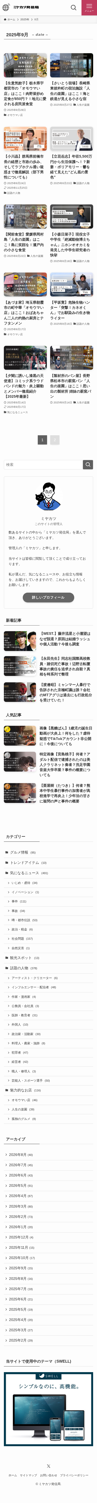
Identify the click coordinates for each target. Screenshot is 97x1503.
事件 (19, 901)
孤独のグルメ (24, 1119)
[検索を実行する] (88, 464)
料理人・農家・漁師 (28, 1043)
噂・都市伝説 (25, 920)
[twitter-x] (48, 1466)
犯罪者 (20, 1052)
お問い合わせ (48, 1475)
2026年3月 (21, 1206)
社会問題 (22, 938)
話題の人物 (23, 968)
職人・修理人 (24, 1071)
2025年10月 (22, 1258)
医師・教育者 (25, 1015)
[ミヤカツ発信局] (22, 7)
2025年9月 (21, 1268)
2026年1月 (21, 1227)
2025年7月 (21, 1289)
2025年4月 (21, 1320)
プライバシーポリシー (74, 1475)
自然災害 (21, 948)
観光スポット (24, 958)
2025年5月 (21, 1309)
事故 (18, 911)
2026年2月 (21, 1217)
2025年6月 (21, 1299)
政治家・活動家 (26, 1034)
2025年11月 (21, 1248)
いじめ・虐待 (25, 883)
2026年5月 (21, 1186)
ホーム (13, 1475)
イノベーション (25, 892)
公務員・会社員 (25, 1006)
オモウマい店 (25, 1100)
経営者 (20, 1062)
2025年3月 (21, 1330)
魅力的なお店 (25, 1090)
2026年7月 (21, 1165)
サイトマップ (28, 1475)
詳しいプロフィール (48, 597)
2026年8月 (21, 1155)
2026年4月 (21, 1196)
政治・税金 (22, 929)
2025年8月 (21, 1279)
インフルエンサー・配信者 (34, 987)
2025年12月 (21, 1237)
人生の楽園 (23, 1109)
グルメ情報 (23, 852)
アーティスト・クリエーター (35, 978)
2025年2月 (21, 1340)
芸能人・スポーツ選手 (31, 1080)
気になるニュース (29, 873)
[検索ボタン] (73, 7)
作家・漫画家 (24, 997)
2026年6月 (21, 1175)
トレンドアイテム (28, 863)
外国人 (20, 1024)
